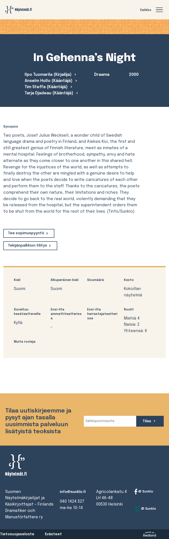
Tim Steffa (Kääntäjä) (47, 87)
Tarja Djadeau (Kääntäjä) (49, 93)
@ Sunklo (145, 491)
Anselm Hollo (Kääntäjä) (49, 81)
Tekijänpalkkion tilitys (27, 245)
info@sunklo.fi (73, 492)
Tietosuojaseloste (17, 534)
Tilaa (147, 421)
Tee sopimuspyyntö (26, 233)
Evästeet (53, 534)
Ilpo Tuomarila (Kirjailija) (49, 75)
